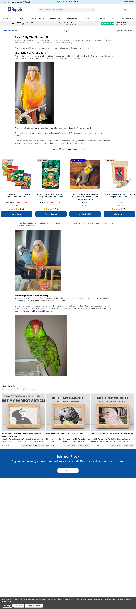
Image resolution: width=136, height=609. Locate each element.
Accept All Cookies (33, 605)
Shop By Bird (88, 18)
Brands (102, 18)
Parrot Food (8, 18)
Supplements (71, 18)
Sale (113, 18)
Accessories (55, 18)
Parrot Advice (127, 18)
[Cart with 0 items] (125, 10)
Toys (21, 18)
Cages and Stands (37, 18)
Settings (7, 605)
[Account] (119, 10)
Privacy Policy (6, 601)
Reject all (18, 605)
